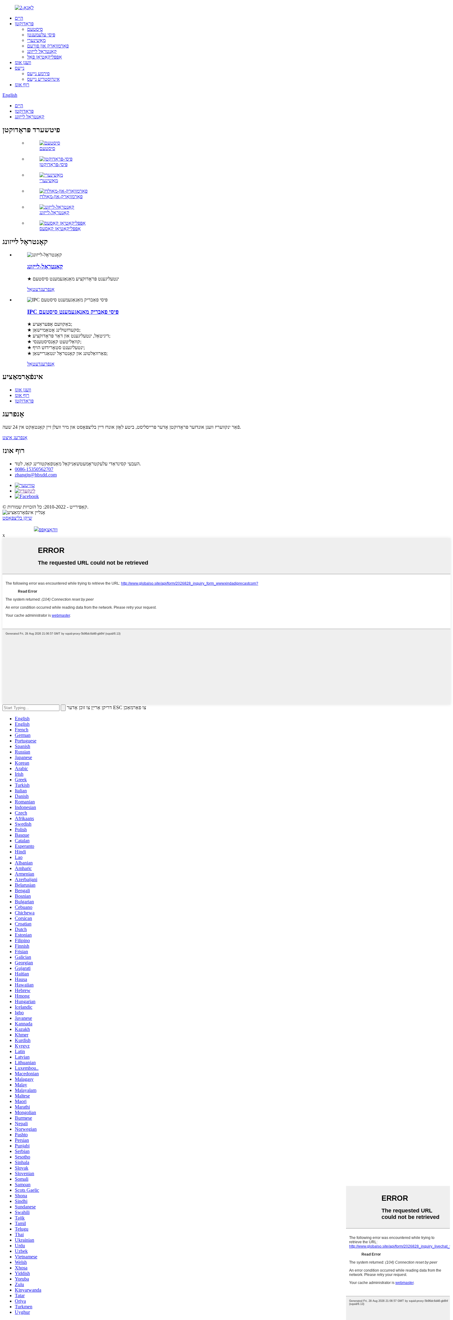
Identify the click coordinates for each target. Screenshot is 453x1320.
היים (19, 18)
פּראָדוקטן (24, 23)
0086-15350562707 (34, 469)
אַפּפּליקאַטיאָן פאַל (44, 56)
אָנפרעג (48, 289)
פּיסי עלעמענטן (41, 34)
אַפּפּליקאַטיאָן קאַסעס (60, 228)
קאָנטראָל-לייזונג (54, 212)
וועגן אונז (23, 62)
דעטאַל (34, 289)
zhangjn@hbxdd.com (36, 474)
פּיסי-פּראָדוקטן (53, 164)
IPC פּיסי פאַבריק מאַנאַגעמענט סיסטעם (73, 312)
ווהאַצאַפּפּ (48, 529)
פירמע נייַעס (38, 73)
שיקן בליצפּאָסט (17, 518)
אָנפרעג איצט (14, 437)
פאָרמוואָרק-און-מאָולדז (61, 196)
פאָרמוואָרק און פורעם (48, 45)
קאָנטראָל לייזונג (42, 51)
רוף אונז (22, 84)
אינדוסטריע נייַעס (43, 79)
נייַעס (19, 68)
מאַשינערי (36, 40)
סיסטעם (35, 29)
